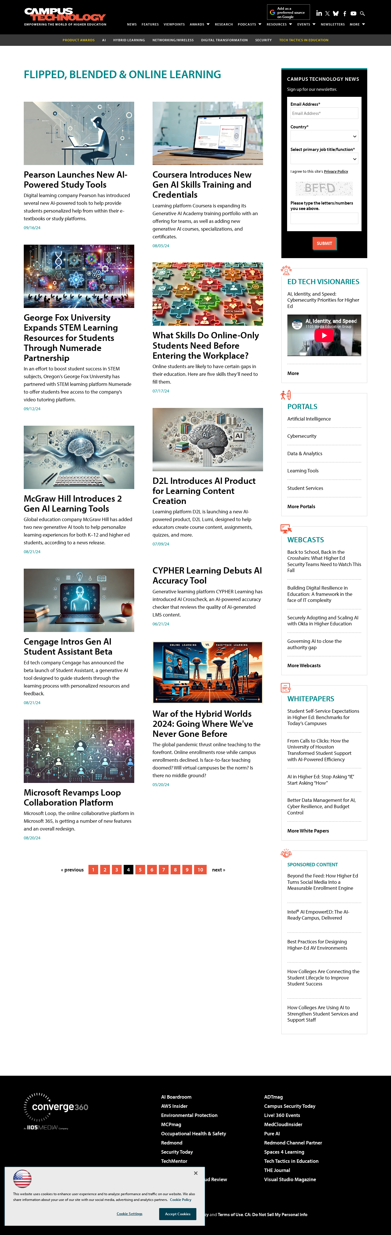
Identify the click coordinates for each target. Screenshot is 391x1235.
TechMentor (174, 1161)
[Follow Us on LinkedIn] (319, 13)
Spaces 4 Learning (284, 1151)
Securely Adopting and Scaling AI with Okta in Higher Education (322, 620)
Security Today (177, 1151)
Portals (302, 406)
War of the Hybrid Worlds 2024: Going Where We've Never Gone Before (203, 723)
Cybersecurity (301, 436)
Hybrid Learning (129, 40)
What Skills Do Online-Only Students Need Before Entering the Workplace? (206, 345)
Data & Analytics (304, 453)
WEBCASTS (305, 539)
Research (224, 24)
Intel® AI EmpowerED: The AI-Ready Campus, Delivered (318, 915)
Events (303, 24)
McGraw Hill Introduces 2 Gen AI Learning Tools (73, 503)
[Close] (195, 1173)
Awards (197, 24)
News (132, 24)
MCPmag (171, 1124)
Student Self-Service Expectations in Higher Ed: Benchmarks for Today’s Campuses (323, 717)
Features (150, 24)
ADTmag (273, 1096)
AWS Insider (174, 1106)
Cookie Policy (180, 1199)
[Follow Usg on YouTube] (353, 13)
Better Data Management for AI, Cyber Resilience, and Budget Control (321, 806)
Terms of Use (230, 1214)
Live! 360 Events (282, 1115)
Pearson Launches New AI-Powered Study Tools (75, 179)
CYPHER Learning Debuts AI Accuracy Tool (207, 575)
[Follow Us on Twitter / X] (327, 13)
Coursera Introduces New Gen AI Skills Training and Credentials (202, 184)
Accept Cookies (178, 1214)
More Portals (301, 506)
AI (104, 40)
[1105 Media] (58, 1159)
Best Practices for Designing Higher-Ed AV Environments (317, 944)
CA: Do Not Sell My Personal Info (276, 1214)
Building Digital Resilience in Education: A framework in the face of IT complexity (319, 593)
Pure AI (272, 1133)
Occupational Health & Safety (193, 1133)
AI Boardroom (176, 1096)
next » (218, 869)
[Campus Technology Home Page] (65, 16)
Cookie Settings (130, 1213)
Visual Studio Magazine (290, 1179)
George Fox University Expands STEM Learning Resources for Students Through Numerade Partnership (71, 337)
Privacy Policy (336, 171)
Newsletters (333, 24)
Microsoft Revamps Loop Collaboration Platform (72, 797)
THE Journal (277, 1170)
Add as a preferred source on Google (291, 12)
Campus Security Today (289, 1106)
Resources (277, 24)
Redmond (171, 1142)
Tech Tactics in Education (291, 1161)
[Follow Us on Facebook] (344, 13)
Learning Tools (303, 470)
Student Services (305, 488)
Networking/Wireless (173, 40)
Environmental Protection (189, 1115)
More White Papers (308, 830)
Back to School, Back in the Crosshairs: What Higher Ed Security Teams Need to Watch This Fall (324, 561)
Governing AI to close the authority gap (314, 644)
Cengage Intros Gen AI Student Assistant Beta (68, 646)
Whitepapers (310, 698)
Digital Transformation (224, 40)
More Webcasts (304, 665)
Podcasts (247, 24)
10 (200, 869)
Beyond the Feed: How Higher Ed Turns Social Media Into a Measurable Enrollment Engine (322, 882)
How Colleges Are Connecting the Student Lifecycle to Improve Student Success (323, 977)
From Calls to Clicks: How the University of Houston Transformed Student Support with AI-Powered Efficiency (319, 750)
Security (263, 40)
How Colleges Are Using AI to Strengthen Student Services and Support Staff (322, 1013)
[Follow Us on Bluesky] (336, 13)
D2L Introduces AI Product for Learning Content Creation (204, 490)
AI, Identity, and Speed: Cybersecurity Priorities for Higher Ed (323, 299)
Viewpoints (174, 24)
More (355, 24)
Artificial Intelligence (309, 418)
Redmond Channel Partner (293, 1142)
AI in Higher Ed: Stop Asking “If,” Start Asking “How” (320, 779)
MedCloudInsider (283, 1124)
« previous (72, 869)
